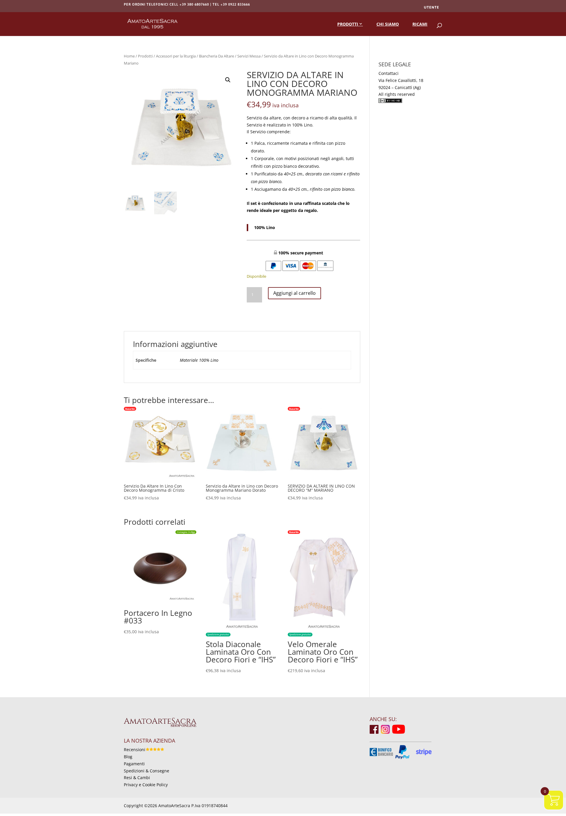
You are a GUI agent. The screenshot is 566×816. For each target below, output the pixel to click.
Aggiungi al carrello (294, 293)
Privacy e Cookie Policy (146, 784)
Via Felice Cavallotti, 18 (401, 80)
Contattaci (389, 73)
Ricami (419, 24)
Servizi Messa (249, 56)
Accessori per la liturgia (176, 56)
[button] (228, 80)
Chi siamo (387, 24)
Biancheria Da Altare (216, 56)
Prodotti (347, 24)
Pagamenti (134, 763)
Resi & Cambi (137, 777)
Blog (128, 756)
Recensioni (134, 749)
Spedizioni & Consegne (146, 771)
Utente (431, 7)
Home (129, 56)
